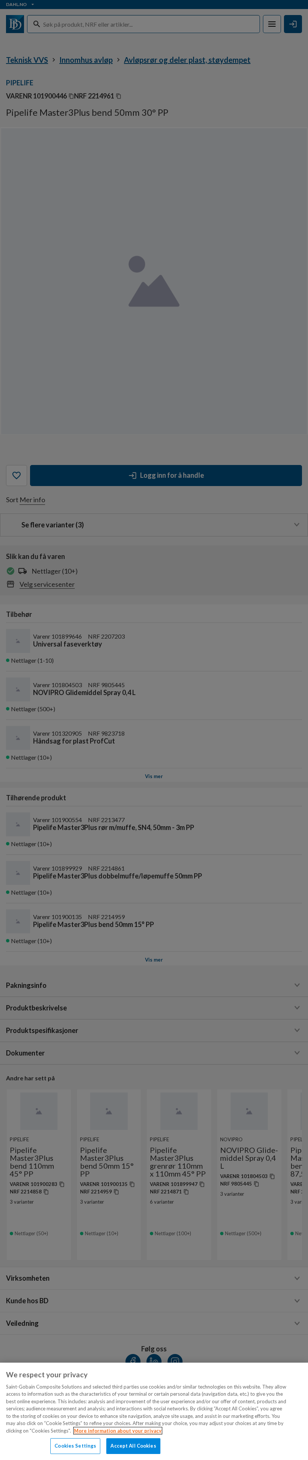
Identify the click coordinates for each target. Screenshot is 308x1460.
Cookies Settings (75, 1446)
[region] (154, 1411)
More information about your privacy (118, 1431)
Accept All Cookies (133, 1446)
